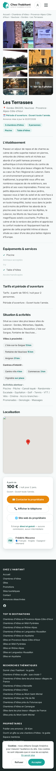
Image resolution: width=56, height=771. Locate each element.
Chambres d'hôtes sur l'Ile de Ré (19, 698)
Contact (7, 595)
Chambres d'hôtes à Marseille (17, 685)
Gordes (24, 17)
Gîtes (5, 582)
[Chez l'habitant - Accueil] (17, 5)
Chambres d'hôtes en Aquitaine (18, 635)
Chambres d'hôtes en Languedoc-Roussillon (24, 631)
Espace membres (11, 737)
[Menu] (46, 5)
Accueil (6, 14)
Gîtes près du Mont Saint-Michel (18, 714)
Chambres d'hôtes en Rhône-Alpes (20, 627)
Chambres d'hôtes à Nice (15, 689)
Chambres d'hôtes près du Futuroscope (22, 702)
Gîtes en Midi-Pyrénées (14, 644)
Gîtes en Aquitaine (12, 656)
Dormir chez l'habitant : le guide (18, 670)
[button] (28, 442)
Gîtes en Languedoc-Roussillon (18, 652)
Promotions (8, 587)
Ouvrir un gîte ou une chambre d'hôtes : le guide (26, 733)
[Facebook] (4, 605)
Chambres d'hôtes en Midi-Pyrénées (21, 623)
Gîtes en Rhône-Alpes (13, 648)
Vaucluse (15, 17)
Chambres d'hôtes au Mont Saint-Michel (22, 694)
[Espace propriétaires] (37, 5)
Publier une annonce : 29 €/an (17, 728)
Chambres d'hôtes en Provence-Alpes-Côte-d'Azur (28, 619)
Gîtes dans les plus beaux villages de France (24, 710)
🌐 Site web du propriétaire (30, 517)
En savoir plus (28, 755)
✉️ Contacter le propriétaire (28, 499)
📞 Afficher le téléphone (28, 508)
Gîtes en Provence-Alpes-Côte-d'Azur (21, 640)
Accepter (37, 762)
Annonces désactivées (14, 599)
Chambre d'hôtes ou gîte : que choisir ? (22, 674)
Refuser (19, 762)
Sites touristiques (11, 591)
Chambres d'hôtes (20, 14)
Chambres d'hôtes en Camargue (19, 706)
